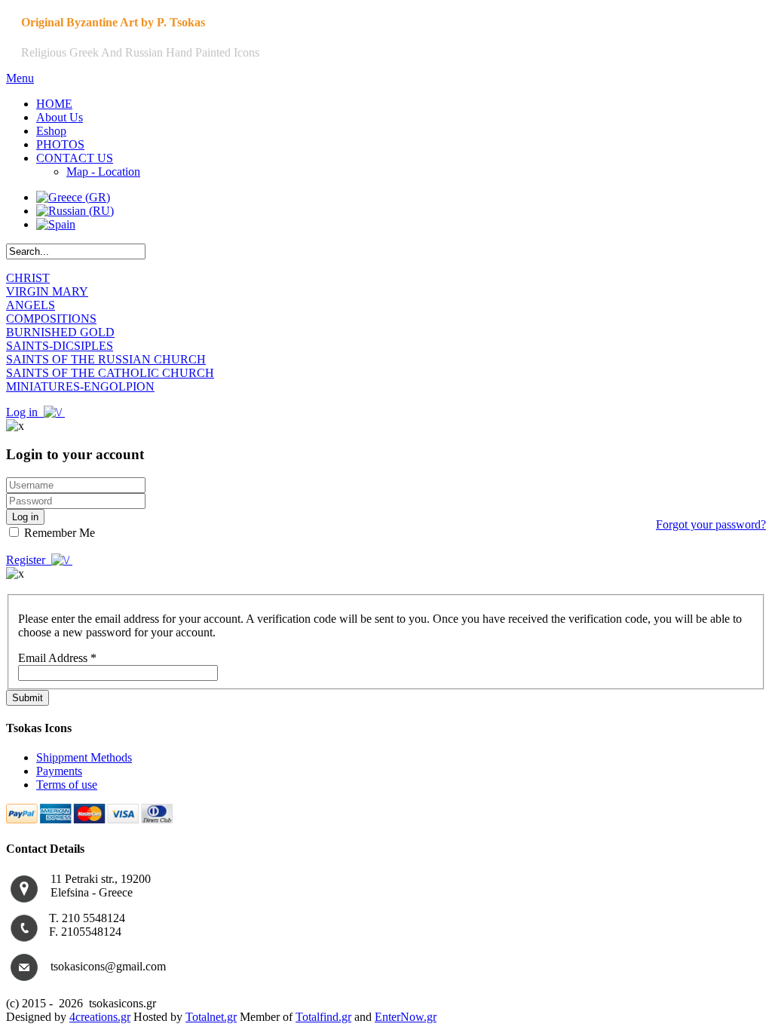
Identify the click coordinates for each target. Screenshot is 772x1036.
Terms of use (66, 784)
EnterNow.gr (406, 1016)
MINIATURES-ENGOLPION (80, 386)
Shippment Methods (84, 757)
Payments (59, 771)
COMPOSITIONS (51, 318)
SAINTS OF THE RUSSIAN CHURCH (106, 359)
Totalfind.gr (323, 1016)
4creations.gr (99, 1016)
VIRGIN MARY (47, 291)
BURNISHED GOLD (60, 332)
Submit (27, 697)
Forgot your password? (711, 524)
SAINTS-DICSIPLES (59, 345)
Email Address (57, 657)
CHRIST (28, 277)
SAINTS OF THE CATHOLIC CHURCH (110, 372)
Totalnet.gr (211, 1016)
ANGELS (30, 305)
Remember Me (58, 532)
